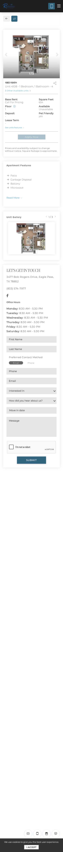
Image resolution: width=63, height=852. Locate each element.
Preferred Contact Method (25, 357)
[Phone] (51, 6)
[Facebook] (7, 295)
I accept (31, 847)
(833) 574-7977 (16, 288)
